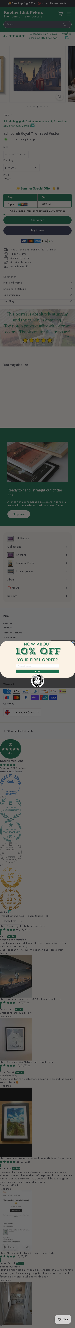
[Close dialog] (73, 642)
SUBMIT (37, 671)
